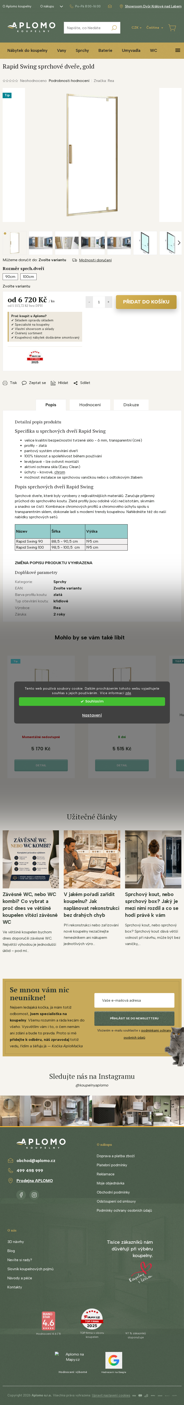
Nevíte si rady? (19, 1260)
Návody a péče (19, 1278)
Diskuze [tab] (131, 404)
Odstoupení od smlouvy (116, 1201)
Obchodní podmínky (113, 1192)
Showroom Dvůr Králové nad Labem (153, 6)
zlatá (57, 594)
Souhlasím (94, 701)
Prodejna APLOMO (35, 1180)
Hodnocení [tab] (90, 404)
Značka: (104, 80)
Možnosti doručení (95, 260)
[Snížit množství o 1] (89, 302)
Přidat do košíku (146, 302)
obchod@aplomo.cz (36, 1160)
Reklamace (106, 1174)
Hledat (114, 28)
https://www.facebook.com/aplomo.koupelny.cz (21, 1194)
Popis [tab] (51, 404)
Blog (11, 1251)
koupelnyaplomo (34, 1194)
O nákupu (47, 6)
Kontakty (14, 1287)
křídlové (60, 601)
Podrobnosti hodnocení (69, 80)
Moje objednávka (110, 1183)
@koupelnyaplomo (92, 1085)
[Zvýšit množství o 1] (108, 302)
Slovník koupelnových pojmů (30, 1269)
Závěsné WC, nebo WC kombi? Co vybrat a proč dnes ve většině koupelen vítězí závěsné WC (30, 908)
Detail (41, 765)
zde (128, 693)
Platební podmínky (112, 1165)
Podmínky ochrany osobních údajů (124, 1210)
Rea (57, 607)
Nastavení (92, 715)
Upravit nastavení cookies (111, 1395)
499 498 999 (30, 1170)
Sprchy (59, 581)
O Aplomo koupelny (17, 6)
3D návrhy (15, 1242)
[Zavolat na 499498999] (85, 6)
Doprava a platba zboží (116, 1156)
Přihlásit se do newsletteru (134, 1018)
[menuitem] (27, 51)
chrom (59, 472)
